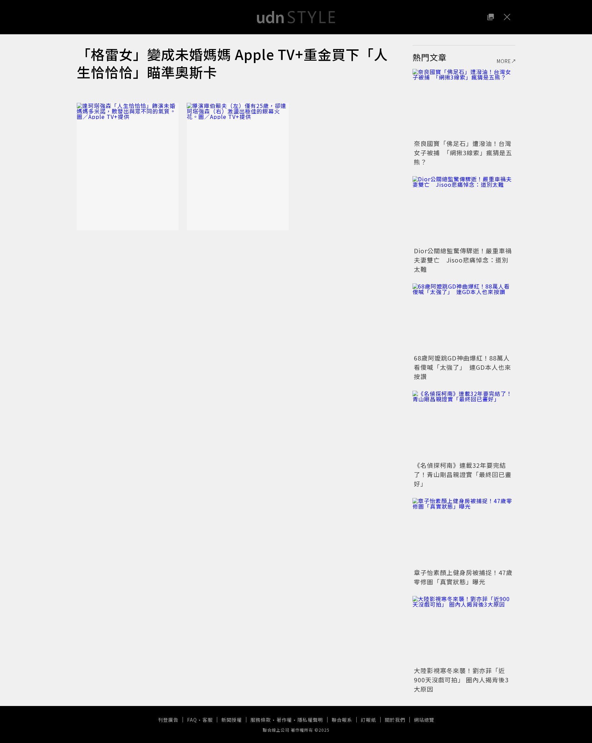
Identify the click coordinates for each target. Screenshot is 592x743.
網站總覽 (424, 719)
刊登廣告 (168, 719)
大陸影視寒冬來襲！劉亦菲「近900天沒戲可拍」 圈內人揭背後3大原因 (461, 679)
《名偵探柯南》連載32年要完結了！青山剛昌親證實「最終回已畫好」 (462, 474)
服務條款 (260, 719)
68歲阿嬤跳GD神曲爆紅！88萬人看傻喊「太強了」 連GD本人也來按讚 (462, 367)
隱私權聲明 (310, 719)
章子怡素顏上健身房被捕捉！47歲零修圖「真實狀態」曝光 (463, 577)
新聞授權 (231, 719)
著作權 (284, 719)
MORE (504, 61)
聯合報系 (342, 719)
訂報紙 (368, 719)
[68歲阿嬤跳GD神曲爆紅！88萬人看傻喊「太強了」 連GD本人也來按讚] (463, 317)
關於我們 (395, 719)
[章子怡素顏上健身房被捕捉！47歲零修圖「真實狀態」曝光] (463, 532)
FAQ (192, 719)
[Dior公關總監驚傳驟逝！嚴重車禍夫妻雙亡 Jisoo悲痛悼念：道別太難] (463, 210)
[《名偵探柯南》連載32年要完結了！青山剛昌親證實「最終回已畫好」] (463, 425)
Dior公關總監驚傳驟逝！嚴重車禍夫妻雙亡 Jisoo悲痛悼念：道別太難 (463, 259)
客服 (207, 719)
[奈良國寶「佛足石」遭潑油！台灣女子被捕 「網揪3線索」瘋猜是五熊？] (463, 103)
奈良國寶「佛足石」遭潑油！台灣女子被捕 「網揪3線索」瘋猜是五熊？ (463, 152)
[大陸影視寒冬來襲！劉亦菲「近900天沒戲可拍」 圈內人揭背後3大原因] (463, 630)
